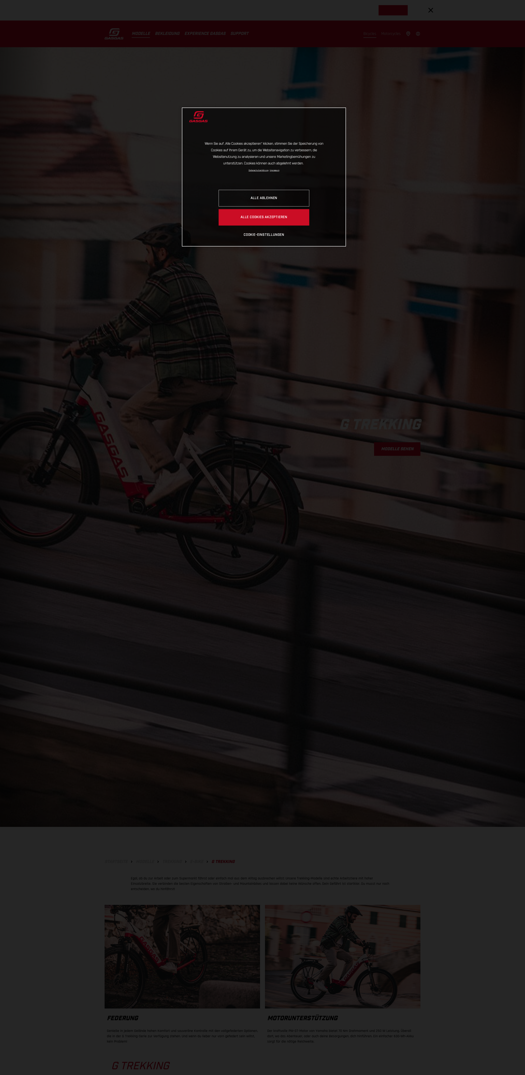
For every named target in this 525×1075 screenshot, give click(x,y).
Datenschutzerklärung (259, 170)
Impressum (274, 170)
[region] (264, 177)
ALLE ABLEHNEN (264, 198)
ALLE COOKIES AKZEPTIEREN (264, 217)
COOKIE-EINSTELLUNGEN (264, 234)
